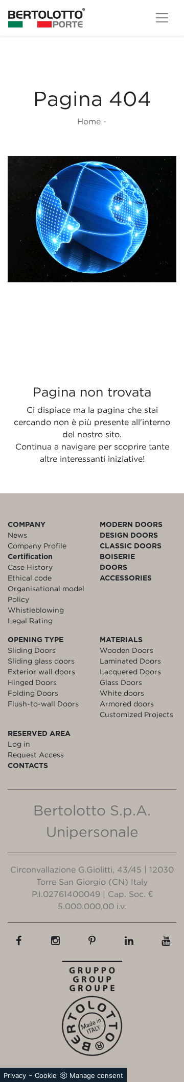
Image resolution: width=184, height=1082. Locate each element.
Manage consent (96, 1075)
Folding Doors (33, 693)
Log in (19, 744)
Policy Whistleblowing (36, 604)
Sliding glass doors (41, 661)
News (17, 535)
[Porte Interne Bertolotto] (92, 219)
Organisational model (46, 588)
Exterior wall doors (41, 671)
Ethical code (30, 578)
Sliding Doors (32, 650)
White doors (122, 693)
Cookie (46, 1075)
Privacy (15, 1075)
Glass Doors (121, 682)
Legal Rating (30, 620)
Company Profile (37, 545)
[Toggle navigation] (162, 18)
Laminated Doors (130, 661)
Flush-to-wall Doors (43, 703)
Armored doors (127, 703)
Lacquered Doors (130, 671)
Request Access (36, 754)
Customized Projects (136, 714)
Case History (30, 567)
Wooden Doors (126, 650)
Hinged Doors (32, 682)
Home (89, 121)
